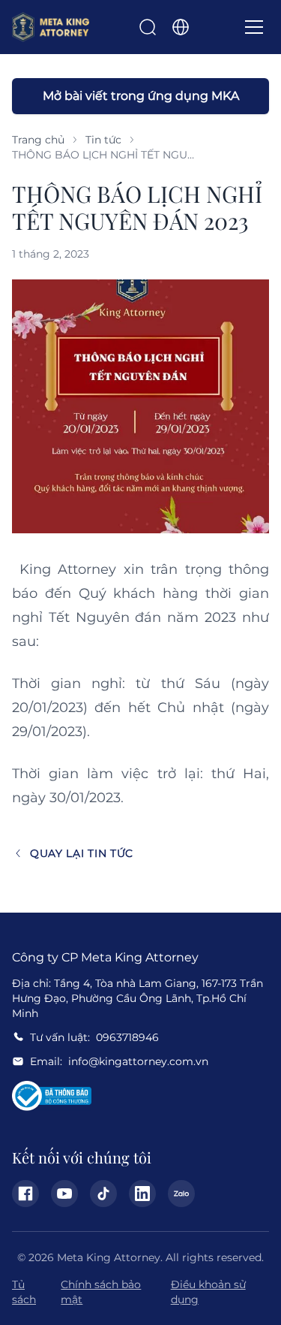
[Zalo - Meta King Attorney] (181, 1193)
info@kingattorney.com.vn (138, 1061)
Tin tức (103, 139)
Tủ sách (24, 1292)
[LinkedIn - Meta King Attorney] (142, 1193)
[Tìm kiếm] (148, 27)
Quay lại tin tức (81, 853)
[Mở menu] (254, 27)
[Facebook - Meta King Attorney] (25, 1193)
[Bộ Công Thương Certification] (51, 1096)
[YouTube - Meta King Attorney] (64, 1193)
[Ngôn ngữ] (181, 27)
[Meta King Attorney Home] (50, 27)
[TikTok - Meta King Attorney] (103, 1193)
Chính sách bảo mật (101, 1292)
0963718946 (127, 1037)
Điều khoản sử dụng (208, 1292)
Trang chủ (38, 139)
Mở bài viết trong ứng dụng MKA (141, 96)
